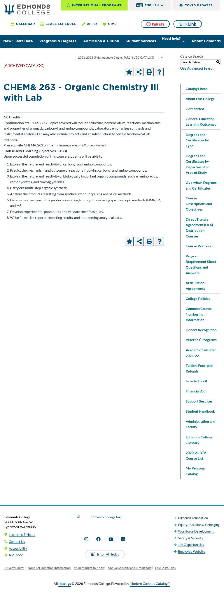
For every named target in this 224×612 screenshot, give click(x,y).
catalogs (64, 583)
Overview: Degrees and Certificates (201, 185)
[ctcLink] (187, 24)
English (152, 5)
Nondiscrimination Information (49, 568)
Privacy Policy (14, 568)
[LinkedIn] (123, 539)
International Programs (96, 5)
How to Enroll (196, 381)
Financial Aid (195, 391)
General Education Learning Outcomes (201, 122)
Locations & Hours (22, 534)
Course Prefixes (198, 246)
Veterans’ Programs (201, 340)
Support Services (199, 401)
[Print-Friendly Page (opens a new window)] (149, 72)
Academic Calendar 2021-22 (201, 353)
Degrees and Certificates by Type (197, 140)
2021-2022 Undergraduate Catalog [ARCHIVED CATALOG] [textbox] (116, 57)
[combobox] (120, 57)
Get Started (195, 109)
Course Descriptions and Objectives (199, 203)
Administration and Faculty (200, 424)
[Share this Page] (139, 72)
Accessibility (18, 548)
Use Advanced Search (197, 68)
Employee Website (191, 551)
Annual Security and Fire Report (129, 568)
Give (112, 24)
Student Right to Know (89, 568)
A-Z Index (16, 555)
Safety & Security (190, 538)
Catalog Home (197, 88)
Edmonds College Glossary (199, 440)
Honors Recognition (201, 330)
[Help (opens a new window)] (159, 72)
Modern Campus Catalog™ (150, 583)
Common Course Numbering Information (199, 314)
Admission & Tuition (101, 41)
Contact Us (17, 541)
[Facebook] (98, 539)
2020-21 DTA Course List (196, 455)
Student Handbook (200, 411)
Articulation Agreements (195, 285)
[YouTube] (111, 539)
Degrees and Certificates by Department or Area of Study (197, 164)
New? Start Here (18, 41)
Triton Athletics (107, 554)
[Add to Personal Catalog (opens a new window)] (129, 72)
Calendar (25, 24)
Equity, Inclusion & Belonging (199, 525)
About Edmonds (206, 41)
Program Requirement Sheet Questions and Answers (201, 264)
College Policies (198, 298)
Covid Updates (199, 5)
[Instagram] (86, 539)
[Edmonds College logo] (105, 521)
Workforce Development (196, 531)
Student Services (141, 41)
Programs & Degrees (57, 41)
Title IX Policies (165, 568)
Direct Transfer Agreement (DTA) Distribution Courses (199, 227)
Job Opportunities (191, 545)
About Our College (200, 99)
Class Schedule (61, 24)
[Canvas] (155, 24)
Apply (92, 24)
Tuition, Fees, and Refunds (199, 368)
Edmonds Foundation (193, 518)
